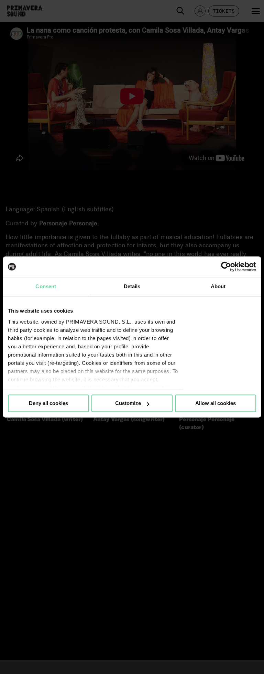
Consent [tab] (45, 286)
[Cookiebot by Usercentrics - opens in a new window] (226, 266)
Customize (128, 403)
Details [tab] (132, 286)
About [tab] (218, 286)
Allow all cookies (215, 403)
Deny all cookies (48, 403)
